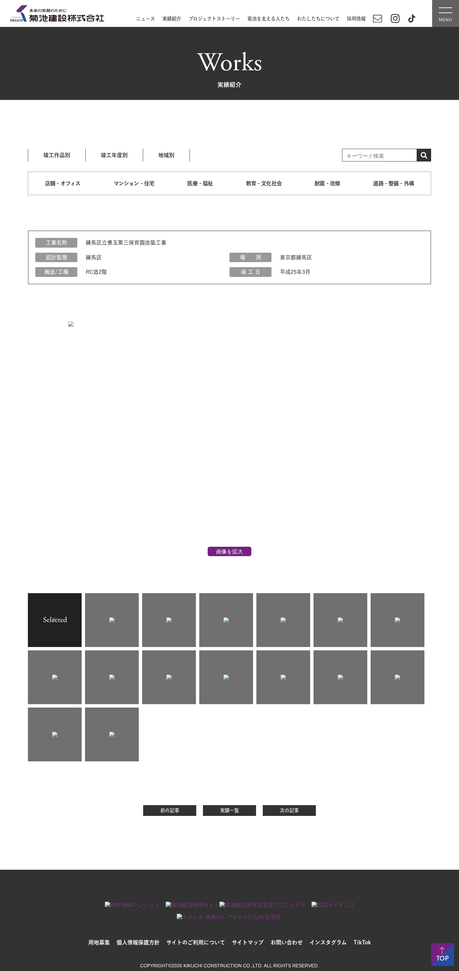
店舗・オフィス (62, 183)
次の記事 (289, 810)
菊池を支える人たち (268, 18)
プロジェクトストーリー (214, 18)
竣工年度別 (114, 155)
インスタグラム (328, 942)
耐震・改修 (327, 183)
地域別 (166, 155)
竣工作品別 (56, 155)
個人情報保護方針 (138, 942)
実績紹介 (171, 18)
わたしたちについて (318, 18)
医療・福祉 (200, 183)
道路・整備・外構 (393, 183)
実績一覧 (229, 810)
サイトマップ (248, 942)
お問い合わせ (286, 942)
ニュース (145, 18)
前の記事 (169, 810)
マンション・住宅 (134, 183)
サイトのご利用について (195, 942)
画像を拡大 (229, 551)
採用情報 (356, 18)
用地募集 (99, 942)
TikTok (362, 942)
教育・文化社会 (264, 183)
